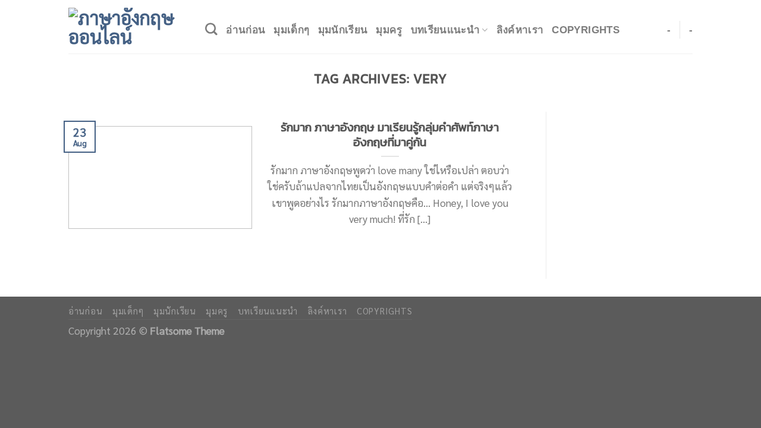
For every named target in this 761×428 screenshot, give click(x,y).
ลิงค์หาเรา (520, 30)
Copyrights (585, 30)
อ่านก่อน (245, 30)
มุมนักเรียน (343, 30)
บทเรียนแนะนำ (445, 30)
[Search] (211, 29)
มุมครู (389, 30)
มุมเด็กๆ (291, 30)
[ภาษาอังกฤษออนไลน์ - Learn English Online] (127, 27)
